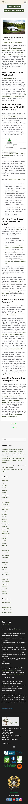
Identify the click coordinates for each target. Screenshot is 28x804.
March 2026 (4, 492)
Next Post (14, 427)
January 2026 (5, 497)
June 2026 (4, 485)
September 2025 (6, 507)
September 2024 (6, 533)
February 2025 (5, 523)
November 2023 (5, 557)
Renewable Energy (6, 607)
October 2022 (5, 579)
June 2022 (4, 588)
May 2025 (4, 516)
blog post (19, 229)
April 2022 (4, 593)
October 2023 (5, 560)
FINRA (3, 685)
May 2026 (4, 487)
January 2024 (5, 552)
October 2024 (5, 531)
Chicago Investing (6, 602)
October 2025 (5, 504)
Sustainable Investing (9, 42)
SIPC (6, 685)
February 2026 (5, 495)
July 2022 (4, 586)
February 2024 (5, 550)
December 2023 (5, 555)
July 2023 (4, 564)
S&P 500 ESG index (9, 79)
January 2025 (5, 526)
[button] (25, 2)
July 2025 (4, 511)
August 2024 (5, 536)
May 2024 (4, 543)
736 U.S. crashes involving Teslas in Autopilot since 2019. (15, 261)
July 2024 (4, 538)
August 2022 (5, 584)
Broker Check (14, 739)
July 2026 (4, 483)
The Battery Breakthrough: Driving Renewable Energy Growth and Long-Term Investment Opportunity (13, 460)
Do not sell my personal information (16, 674)
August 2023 (5, 562)
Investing (4, 605)
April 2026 (4, 490)
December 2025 (5, 499)
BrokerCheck (17, 629)
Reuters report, (19, 281)
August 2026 (5, 480)
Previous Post (14, 423)
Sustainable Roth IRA (7, 612)
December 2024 (5, 528)
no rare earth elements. (16, 349)
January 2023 (5, 572)
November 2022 (5, 576)
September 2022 (6, 581)
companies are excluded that (16, 179)
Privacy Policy (6, 739)
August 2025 (5, 509)
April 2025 (4, 519)
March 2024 (4, 548)
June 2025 (4, 514)
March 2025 (4, 521)
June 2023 (4, 567)
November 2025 (5, 502)
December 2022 (5, 574)
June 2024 (4, 540)
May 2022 (4, 591)
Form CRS (7, 624)
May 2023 (4, 569)
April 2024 (4, 545)
